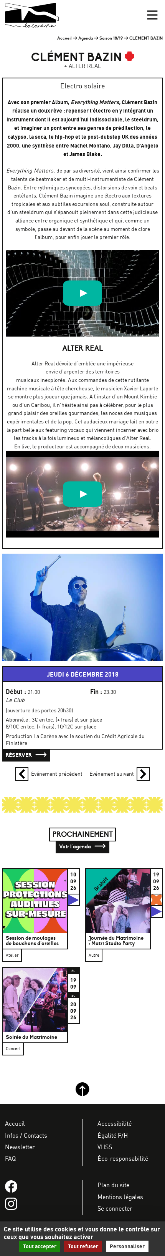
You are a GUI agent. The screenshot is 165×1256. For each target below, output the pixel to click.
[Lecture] (82, 293)
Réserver (19, 755)
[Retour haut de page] (82, 1094)
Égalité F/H (112, 1135)
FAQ (10, 1158)
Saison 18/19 (111, 38)
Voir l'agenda (75, 846)
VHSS (104, 1147)
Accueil (64, 38)
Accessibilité (114, 1123)
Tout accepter (39, 1246)
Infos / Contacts (26, 1135)
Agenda (85, 38)
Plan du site (113, 1185)
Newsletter (20, 1147)
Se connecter (114, 1208)
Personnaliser (127, 1246)
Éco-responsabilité (122, 1158)
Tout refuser (83, 1246)
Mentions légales (120, 1197)
